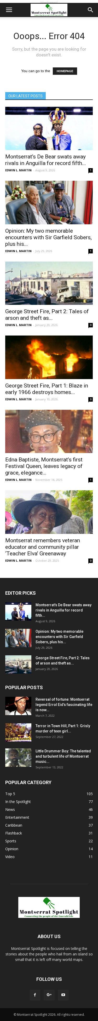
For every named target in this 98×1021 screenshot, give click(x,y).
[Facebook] (35, 995)
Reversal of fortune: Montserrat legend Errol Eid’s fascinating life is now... (64, 704)
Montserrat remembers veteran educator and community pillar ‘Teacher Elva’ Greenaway (42, 547)
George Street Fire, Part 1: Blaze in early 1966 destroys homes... (46, 388)
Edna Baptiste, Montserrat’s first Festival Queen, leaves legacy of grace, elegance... (44, 466)
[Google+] (49, 995)
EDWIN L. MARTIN (18, 170)
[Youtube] (63, 995)
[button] (90, 10)
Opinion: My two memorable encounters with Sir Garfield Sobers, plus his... (48, 237)
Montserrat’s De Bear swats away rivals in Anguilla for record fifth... (45, 159)
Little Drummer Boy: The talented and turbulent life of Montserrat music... (63, 756)
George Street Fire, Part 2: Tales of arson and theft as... (47, 314)
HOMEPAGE (65, 71)
